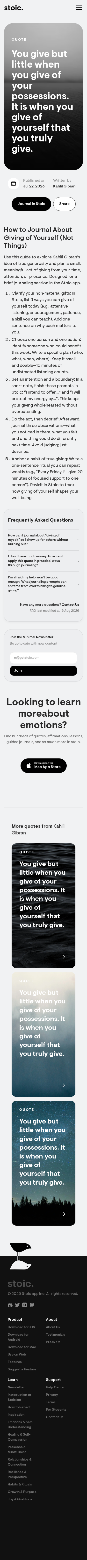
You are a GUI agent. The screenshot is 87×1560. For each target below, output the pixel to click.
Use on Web (17, 1354)
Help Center (55, 1387)
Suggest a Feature (22, 1369)
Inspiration (16, 1415)
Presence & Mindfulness (17, 1450)
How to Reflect (19, 1407)
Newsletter (16, 1387)
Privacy (52, 1395)
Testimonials (55, 1335)
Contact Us (70, 605)
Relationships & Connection (19, 1462)
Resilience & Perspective (17, 1475)
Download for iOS (21, 1327)
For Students (56, 1410)
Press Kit (53, 1342)
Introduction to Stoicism (19, 1397)
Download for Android (18, 1337)
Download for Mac (22, 1347)
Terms (51, 1402)
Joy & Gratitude (20, 1499)
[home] (13, 8)
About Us (53, 1327)
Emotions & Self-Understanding (20, 1425)
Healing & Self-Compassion (19, 1437)
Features (15, 1362)
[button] (78, 7)
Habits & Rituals (20, 1484)
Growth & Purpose (22, 1492)
